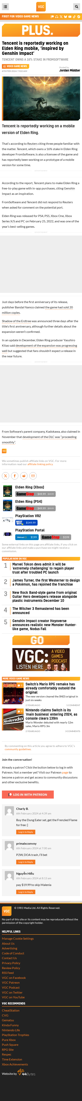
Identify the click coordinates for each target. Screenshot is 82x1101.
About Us (8, 943)
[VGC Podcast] (56, 16)
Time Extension (12, 1059)
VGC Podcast (11, 987)
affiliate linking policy (40, 464)
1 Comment (73, 705)
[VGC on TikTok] (74, 16)
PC (23, 221)
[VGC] (41, 6)
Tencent (22, 149)
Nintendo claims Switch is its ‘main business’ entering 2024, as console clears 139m (51, 714)
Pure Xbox (9, 1040)
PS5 (47, 216)
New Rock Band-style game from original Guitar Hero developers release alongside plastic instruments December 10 (44, 597)
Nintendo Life (11, 1030)
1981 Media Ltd (26, 907)
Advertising (9, 948)
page (65, 772)
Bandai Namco (24, 307)
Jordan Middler (69, 70)
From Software (11, 431)
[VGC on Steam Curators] (78, 16)
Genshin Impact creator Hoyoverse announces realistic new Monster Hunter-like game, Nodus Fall (44, 625)
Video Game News (17, 66)
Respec (6, 1054)
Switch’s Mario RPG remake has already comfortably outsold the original (51, 688)
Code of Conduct (13, 953)
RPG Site (8, 1049)
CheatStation (10, 1010)
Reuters (32, 143)
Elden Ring (70, 149)
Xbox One (57, 216)
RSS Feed (8, 972)
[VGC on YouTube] (69, 16)
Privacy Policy (11, 963)
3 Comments (72, 731)
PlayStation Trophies (15, 1035)
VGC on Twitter (12, 992)
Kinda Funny (10, 1025)
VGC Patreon (11, 982)
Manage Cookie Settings (18, 938)
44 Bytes (26, 1072)
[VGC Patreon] (52, 16)
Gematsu (8, 1020)
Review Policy (11, 968)
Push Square (10, 1044)
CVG (5, 1015)
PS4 (40, 216)
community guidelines (18, 749)
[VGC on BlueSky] (65, 16)
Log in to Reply (25, 831)
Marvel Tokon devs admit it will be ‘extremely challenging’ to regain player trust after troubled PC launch (43, 568)
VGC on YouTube (13, 997)
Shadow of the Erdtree (16, 321)
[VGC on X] (61, 16)
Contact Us (9, 958)
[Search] (76, 6)
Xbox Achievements (15, 1064)
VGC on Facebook (14, 977)
